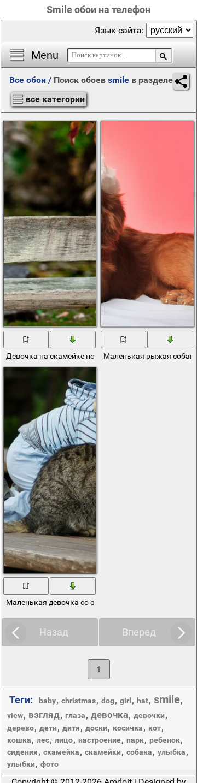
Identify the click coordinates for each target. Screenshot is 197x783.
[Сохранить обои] (73, 339)
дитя (71, 727)
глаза (75, 715)
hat (142, 700)
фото (49, 764)
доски (96, 727)
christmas (78, 700)
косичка (128, 727)
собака (139, 752)
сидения (22, 752)
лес (43, 739)
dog (107, 700)
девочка (109, 714)
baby (47, 700)
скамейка (61, 752)
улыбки (21, 764)
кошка (19, 739)
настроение (99, 739)
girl (125, 700)
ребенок (164, 739)
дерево (20, 727)
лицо (64, 739)
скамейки (103, 752)
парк (135, 739)
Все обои (27, 80)
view (15, 715)
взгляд (44, 714)
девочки (149, 715)
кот (154, 727)
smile (167, 699)
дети (48, 727)
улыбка (172, 752)
